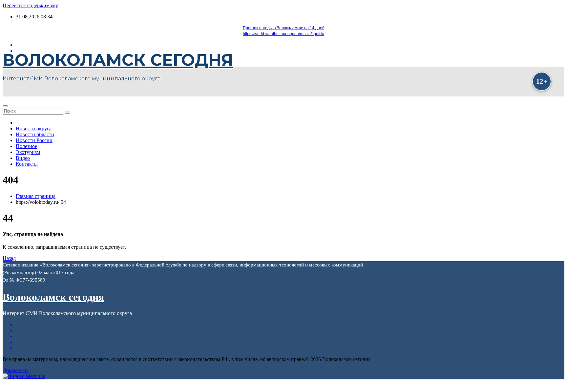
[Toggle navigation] (5, 106)
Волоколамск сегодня (118, 60)
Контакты (27, 164)
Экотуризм (28, 152)
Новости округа (34, 128)
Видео (23, 158)
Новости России (34, 140)
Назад (9, 258)
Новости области (35, 134)
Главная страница (35, 196)
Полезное (26, 146)
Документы (16, 370)
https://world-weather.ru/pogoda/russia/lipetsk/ (283, 34)
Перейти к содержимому (30, 5)
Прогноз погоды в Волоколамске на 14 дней (284, 28)
